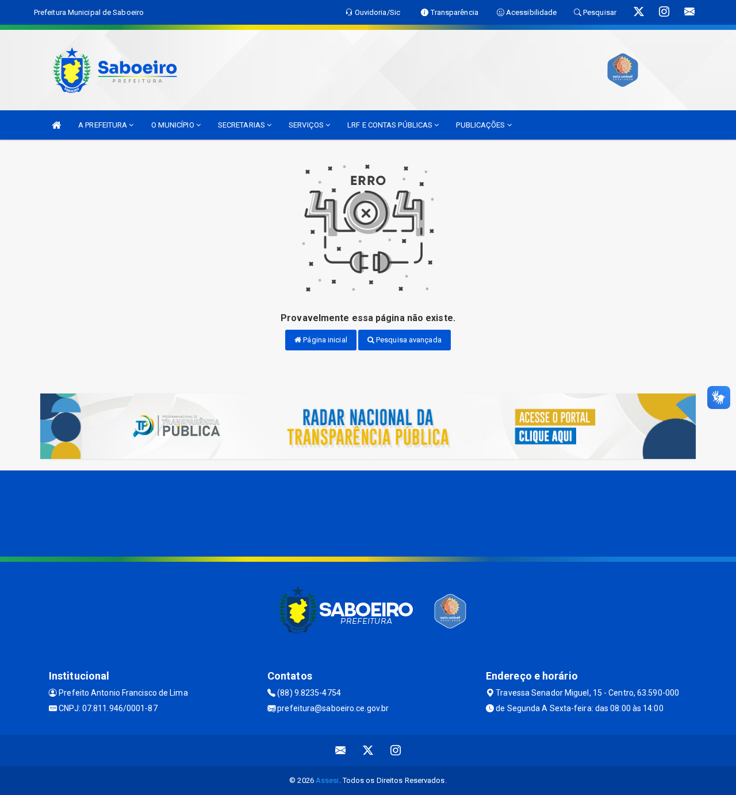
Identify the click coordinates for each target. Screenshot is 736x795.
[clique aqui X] (368, 750)
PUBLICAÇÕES (481, 125)
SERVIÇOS (307, 125)
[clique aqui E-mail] (341, 750)
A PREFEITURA (103, 125)
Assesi (327, 780)
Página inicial (324, 339)
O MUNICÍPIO (173, 125)
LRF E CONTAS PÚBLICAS (390, 125)
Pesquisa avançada (408, 339)
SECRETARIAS (242, 125)
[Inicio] (56, 125)
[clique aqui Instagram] (396, 750)
